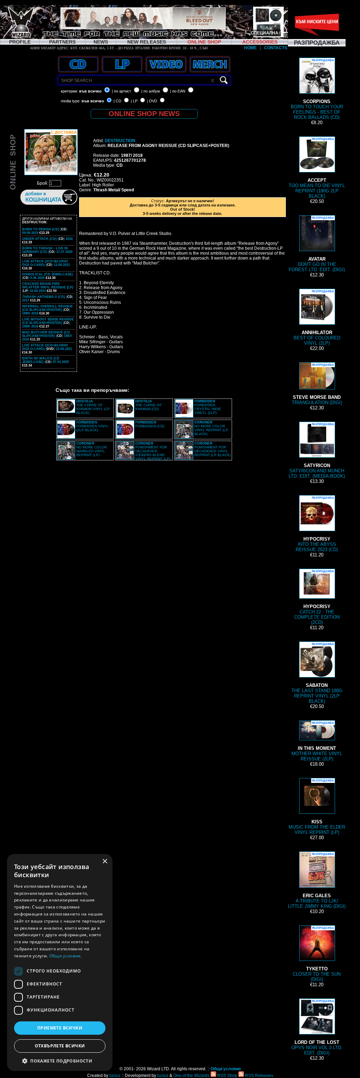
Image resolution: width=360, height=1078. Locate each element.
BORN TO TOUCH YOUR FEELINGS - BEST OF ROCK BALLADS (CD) (317, 89)
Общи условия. (65, 956)
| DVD (152, 101)
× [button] (104, 861)
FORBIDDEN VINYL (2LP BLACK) (92, 426)
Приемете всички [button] (59, 1028)
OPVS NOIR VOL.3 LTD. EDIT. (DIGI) (316, 1027)
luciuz (115, 1075)
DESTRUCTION (120, 140)
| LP (134, 101)
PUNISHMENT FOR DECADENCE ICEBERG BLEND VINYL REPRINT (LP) (152, 451)
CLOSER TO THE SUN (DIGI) (317, 954)
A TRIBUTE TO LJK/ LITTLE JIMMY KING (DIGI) (317, 881)
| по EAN (177, 91)
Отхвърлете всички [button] (60, 1046)
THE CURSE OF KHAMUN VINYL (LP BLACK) (93, 407)
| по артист (121, 91)
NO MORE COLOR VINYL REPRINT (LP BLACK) (211, 428)
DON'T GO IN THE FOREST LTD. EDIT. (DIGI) (317, 244)
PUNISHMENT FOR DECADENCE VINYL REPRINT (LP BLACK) (212, 449)
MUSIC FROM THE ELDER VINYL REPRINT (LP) (317, 807)
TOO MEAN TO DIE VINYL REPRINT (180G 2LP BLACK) (317, 168)
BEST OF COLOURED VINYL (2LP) (317, 318)
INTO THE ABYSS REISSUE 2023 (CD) (317, 524)
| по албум (150, 91)
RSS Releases (258, 1075)
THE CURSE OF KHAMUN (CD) (148, 405)
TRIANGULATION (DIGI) (317, 384)
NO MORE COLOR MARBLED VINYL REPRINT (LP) (91, 449)
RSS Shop (226, 1075)
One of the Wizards (191, 1075)
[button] (59, 1060)
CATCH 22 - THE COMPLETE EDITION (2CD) (317, 597)
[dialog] (59, 962)
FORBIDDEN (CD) (149, 424)
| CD (117, 101)
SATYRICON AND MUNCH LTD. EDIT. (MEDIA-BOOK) (317, 451)
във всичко (90, 91)
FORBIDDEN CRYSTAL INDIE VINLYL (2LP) (207, 407)
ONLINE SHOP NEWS (144, 113)
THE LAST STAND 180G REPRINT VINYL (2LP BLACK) (316, 673)
